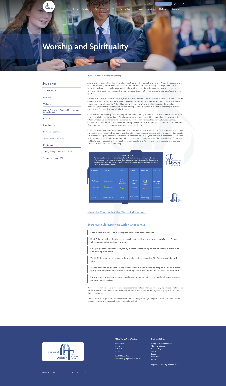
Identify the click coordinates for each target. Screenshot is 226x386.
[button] (86, 9)
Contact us (148, 4)
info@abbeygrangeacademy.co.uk (127, 358)
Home (89, 75)
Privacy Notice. (90, 373)
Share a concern (164, 4)
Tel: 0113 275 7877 (122, 356)
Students (98, 75)
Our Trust (116, 4)
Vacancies (137, 4)
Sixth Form (127, 4)
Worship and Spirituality (112, 75)
